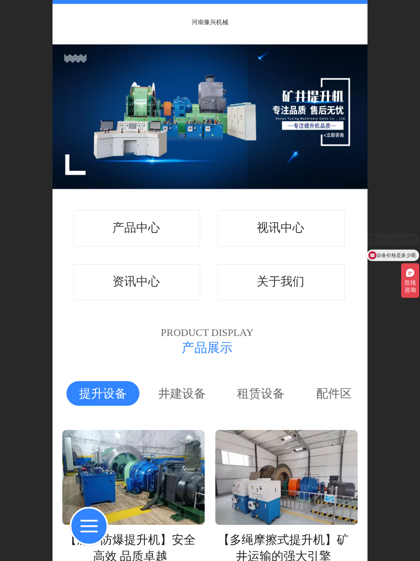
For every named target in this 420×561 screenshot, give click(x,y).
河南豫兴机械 (210, 21)
